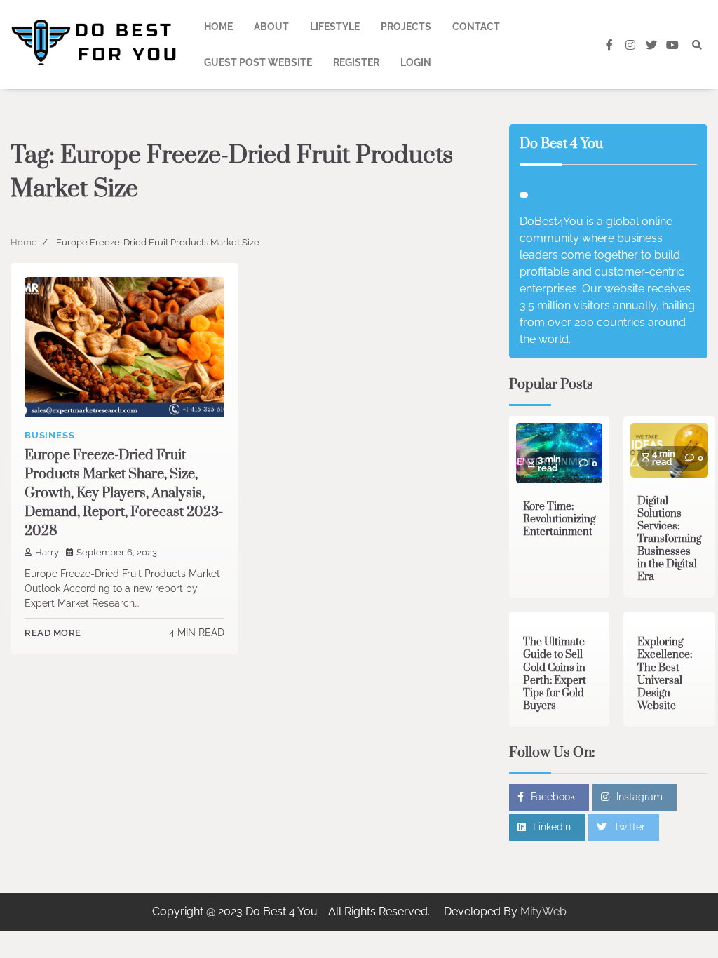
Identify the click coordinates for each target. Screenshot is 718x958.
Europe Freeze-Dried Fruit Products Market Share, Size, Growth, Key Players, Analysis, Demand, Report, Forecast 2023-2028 (124, 493)
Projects (406, 26)
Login (415, 62)
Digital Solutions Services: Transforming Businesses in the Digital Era (669, 538)
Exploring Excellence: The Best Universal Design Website (664, 673)
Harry (47, 552)
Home (218, 26)
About (271, 26)
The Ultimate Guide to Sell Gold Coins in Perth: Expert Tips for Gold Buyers (554, 673)
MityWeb (543, 911)
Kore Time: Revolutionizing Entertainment (559, 519)
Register (356, 62)
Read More (53, 633)
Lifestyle (335, 26)
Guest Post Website (258, 62)
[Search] (696, 44)
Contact (476, 26)
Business (49, 435)
